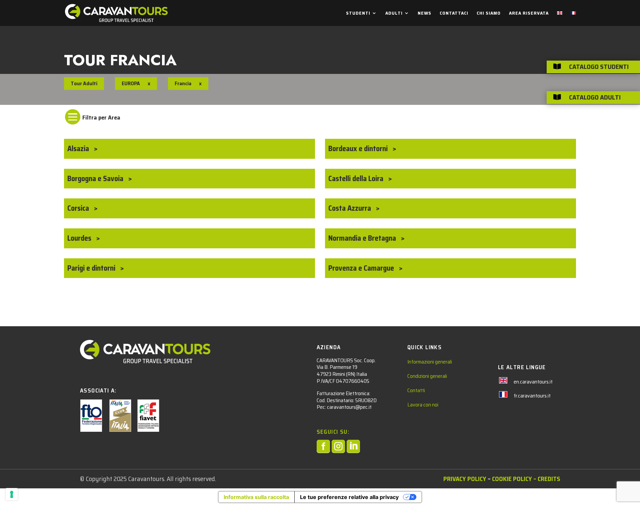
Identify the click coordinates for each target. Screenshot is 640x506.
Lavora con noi (422, 404)
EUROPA (131, 83)
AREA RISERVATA (529, 14)
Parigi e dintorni (92, 268)
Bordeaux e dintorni (358, 148)
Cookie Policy (512, 479)
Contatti (416, 390)
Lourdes (80, 238)
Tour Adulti (84, 83)
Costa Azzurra (350, 208)
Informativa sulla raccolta (256, 497)
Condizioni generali (427, 376)
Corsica (79, 208)
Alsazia (79, 148)
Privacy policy (464, 479)
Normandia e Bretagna (363, 238)
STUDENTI (358, 14)
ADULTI (394, 14)
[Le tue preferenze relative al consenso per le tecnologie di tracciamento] (11, 494)
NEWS (424, 14)
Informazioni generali (429, 362)
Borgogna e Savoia (96, 178)
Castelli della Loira (356, 178)
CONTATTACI (454, 14)
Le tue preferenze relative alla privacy (349, 497)
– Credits (546, 479)
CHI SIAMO (489, 14)
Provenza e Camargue (362, 268)
